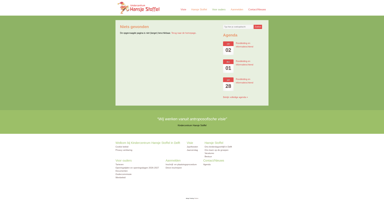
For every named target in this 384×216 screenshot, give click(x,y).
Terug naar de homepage (183, 33)
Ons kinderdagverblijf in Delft (218, 147)
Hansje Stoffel (199, 9)
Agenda (207, 164)
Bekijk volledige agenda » (235, 97)
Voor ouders (219, 9)
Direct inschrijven (174, 167)
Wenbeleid (121, 177)
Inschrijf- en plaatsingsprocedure (181, 164)
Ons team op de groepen (216, 150)
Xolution (196, 198)
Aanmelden (237, 9)
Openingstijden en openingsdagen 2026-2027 (137, 167)
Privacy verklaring (124, 150)
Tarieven (120, 164)
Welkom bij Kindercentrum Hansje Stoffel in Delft (148, 142)
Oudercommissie (124, 174)
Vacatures (209, 153)
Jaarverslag (192, 150)
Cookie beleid (122, 147)
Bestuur (208, 156)
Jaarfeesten (192, 147)
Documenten (122, 171)
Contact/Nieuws (257, 9)
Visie (183, 9)
